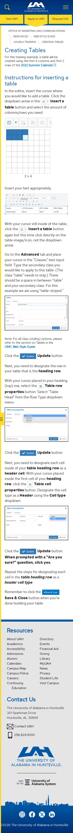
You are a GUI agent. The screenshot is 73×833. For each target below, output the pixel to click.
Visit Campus (49, 683)
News (44, 668)
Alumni (12, 658)
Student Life (49, 678)
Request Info (60, 19)
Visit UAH (12, 19)
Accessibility (16, 649)
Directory (47, 639)
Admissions (15, 654)
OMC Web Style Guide (20, 347)
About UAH (15, 639)
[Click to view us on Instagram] (22, 814)
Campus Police (18, 673)
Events (45, 644)
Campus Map (16, 668)
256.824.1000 (24, 735)
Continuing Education (16, 685)
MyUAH (45, 663)
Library (45, 658)
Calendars (14, 663)
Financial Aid (49, 649)
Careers (12, 678)
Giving (44, 654)
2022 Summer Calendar (37, 65)
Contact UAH (24, 726)
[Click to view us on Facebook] (32, 814)
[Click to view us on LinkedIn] (52, 814)
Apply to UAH (36, 19)
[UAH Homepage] (36, 9)
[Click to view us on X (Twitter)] (42, 814)
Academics (15, 644)
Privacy (45, 673)
